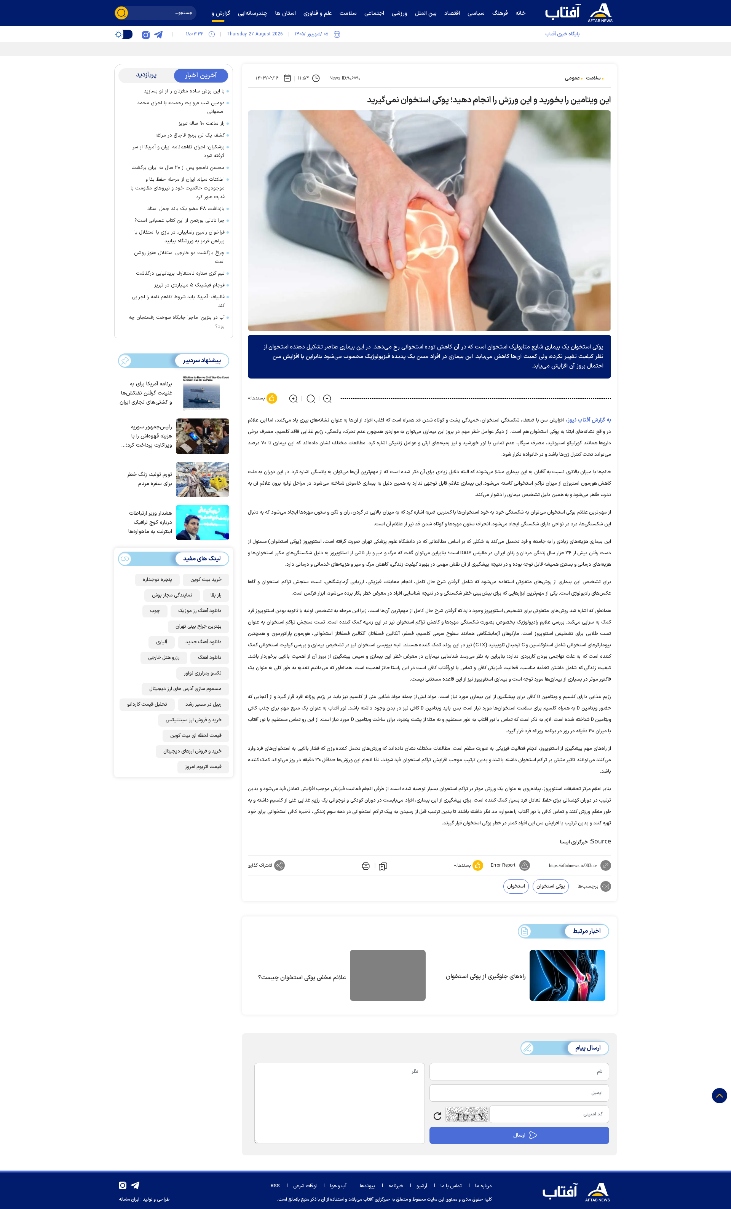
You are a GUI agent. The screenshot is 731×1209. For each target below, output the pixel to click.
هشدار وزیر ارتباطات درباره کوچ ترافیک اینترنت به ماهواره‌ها (150, 522)
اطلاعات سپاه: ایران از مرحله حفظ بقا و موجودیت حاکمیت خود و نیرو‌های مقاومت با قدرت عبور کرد (178, 188)
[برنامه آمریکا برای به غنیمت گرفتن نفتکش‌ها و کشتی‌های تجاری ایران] (200, 392)
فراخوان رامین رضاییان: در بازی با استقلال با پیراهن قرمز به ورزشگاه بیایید (179, 237)
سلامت (593, 78)
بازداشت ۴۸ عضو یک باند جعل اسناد (186, 209)
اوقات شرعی (305, 1186)
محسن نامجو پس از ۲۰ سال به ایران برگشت (178, 168)
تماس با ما (451, 1186)
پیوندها (367, 1186)
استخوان (516, 886)
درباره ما (483, 1186)
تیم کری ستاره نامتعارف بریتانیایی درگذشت (180, 273)
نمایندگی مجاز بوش (172, 595)
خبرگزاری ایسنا (574, 842)
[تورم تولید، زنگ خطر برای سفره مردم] (200, 479)
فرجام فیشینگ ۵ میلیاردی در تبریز (189, 285)
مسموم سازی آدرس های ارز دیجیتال (185, 689)
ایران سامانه (129, 1199)
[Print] (365, 865)
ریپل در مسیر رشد (203, 704)
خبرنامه (395, 1186)
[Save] (383, 865)
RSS (275, 1186)
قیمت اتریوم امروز (203, 767)
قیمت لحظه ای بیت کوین (196, 736)
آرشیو (422, 1186)
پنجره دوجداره (157, 580)
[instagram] (146, 34)
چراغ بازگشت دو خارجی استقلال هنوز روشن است (179, 257)
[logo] (580, 12)
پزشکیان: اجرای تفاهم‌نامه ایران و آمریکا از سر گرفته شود (178, 151)
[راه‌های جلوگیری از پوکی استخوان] (567, 975)
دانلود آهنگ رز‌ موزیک (200, 611)
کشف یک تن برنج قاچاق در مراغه (190, 135)
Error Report (503, 865)
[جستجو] (121, 12)
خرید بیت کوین (206, 580)
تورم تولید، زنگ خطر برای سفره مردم (149, 479)
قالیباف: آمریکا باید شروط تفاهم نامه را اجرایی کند (178, 301)
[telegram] (158, 34)
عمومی (572, 78)
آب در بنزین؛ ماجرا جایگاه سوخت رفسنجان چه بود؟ (177, 322)
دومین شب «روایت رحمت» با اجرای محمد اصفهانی (181, 107)
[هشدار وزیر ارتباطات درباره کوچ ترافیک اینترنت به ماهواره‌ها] (200, 522)
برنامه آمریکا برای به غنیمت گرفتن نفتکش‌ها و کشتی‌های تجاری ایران (146, 393)
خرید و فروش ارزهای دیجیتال (192, 751)
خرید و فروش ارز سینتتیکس (194, 720)
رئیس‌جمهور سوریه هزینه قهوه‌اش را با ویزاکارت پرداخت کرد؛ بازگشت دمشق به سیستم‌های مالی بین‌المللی (149, 436)
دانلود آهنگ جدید (203, 642)
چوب (155, 611)
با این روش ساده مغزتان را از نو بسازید (184, 91)
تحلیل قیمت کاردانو (147, 704)
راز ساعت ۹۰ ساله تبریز (202, 123)
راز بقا (216, 595)
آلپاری (161, 642)
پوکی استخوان (550, 886)
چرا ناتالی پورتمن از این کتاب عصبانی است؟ (179, 220)
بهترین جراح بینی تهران (199, 626)
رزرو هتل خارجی (164, 658)
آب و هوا (338, 1186)
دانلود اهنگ (210, 658)
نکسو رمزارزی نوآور (203, 673)
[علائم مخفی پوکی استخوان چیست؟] (388, 976)
